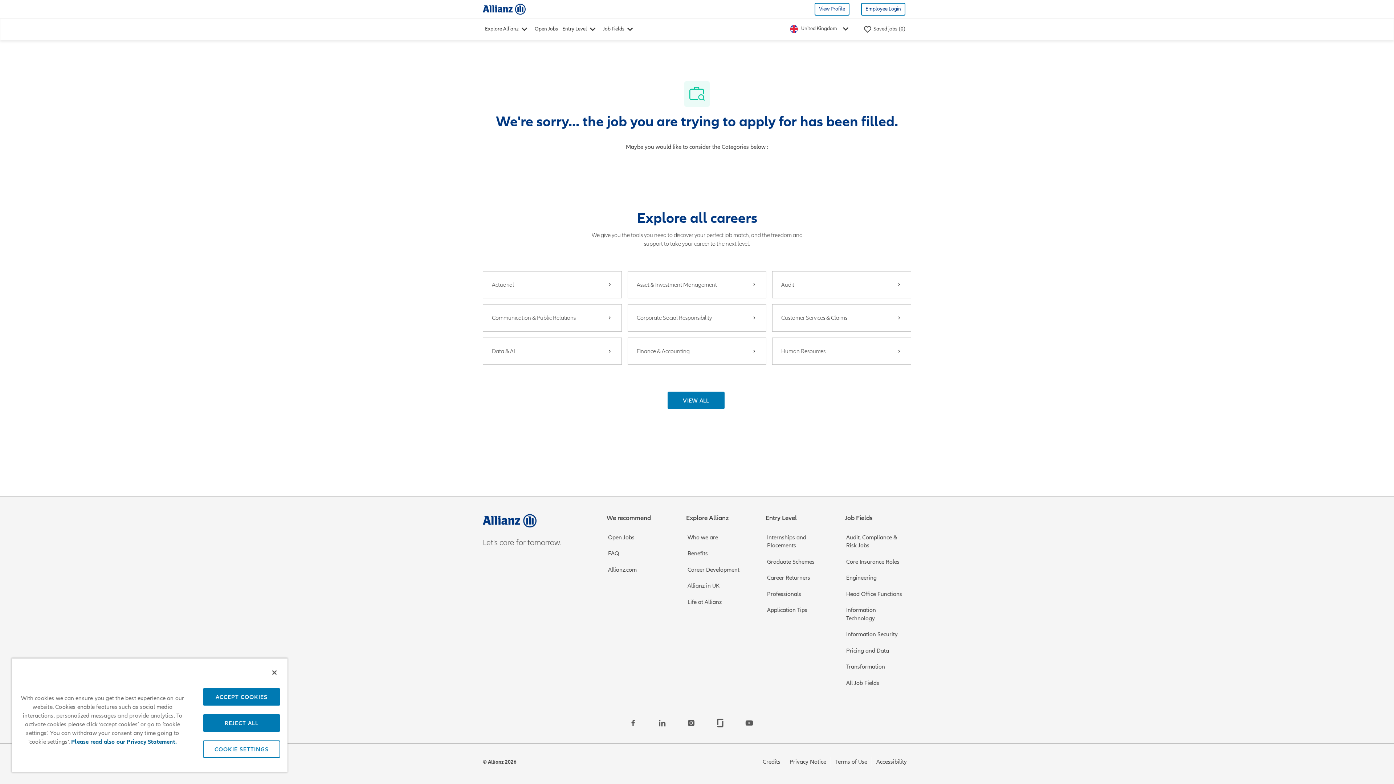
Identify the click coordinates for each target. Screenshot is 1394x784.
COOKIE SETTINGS (242, 749)
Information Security (872, 634)
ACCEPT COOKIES (242, 697)
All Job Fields (862, 683)
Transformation (865, 666)
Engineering (861, 577)
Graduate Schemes (791, 561)
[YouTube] (749, 723)
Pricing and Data (867, 650)
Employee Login (883, 9)
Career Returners (788, 577)
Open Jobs (546, 29)
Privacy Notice (808, 761)
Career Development (713, 569)
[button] (696, 400)
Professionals (784, 594)
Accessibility (891, 761)
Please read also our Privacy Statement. (124, 742)
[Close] (274, 673)
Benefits (698, 553)
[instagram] (691, 723)
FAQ (613, 553)
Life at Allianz (705, 602)
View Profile (832, 9)
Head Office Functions (874, 594)
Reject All (241, 723)
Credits (771, 761)
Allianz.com (622, 569)
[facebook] (633, 723)
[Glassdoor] (720, 723)
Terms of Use (851, 761)
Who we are (703, 537)
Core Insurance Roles (873, 561)
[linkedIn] (662, 723)
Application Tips (787, 610)
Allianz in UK (704, 585)
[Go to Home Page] (504, 8)
